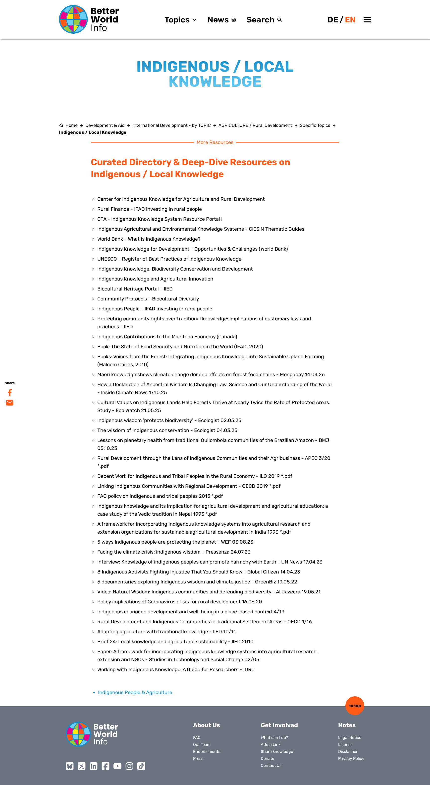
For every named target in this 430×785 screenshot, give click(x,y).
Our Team (202, 744)
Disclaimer (348, 751)
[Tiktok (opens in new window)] (141, 766)
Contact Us (271, 765)
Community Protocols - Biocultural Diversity (148, 299)
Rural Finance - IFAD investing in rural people (149, 209)
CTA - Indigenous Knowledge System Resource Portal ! (159, 219)
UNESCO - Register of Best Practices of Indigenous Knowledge (169, 259)
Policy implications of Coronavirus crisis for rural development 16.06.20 (179, 602)
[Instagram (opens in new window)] (129, 766)
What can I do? (274, 737)
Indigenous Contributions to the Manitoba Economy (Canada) (167, 337)
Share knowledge (277, 751)
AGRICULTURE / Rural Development (255, 125)
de (332, 19)
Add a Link (270, 744)
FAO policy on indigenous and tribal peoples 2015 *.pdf (160, 496)
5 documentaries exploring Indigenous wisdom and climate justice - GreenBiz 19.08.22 (197, 582)
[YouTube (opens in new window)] (117, 766)
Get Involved (279, 725)
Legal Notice (349, 737)
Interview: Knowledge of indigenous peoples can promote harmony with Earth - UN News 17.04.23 (209, 562)
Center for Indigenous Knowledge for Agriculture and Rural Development (181, 199)
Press (198, 758)
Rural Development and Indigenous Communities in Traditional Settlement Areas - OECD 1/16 (204, 622)
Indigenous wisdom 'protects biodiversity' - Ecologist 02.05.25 (169, 420)
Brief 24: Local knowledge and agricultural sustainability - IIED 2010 (175, 641)
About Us (206, 725)
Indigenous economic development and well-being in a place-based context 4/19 (190, 612)
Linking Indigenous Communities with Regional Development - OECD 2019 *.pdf (189, 486)
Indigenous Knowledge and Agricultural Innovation (155, 279)
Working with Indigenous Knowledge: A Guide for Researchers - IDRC (176, 669)
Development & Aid (105, 125)
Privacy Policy (351, 758)
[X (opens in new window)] (82, 766)
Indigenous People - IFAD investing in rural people (154, 309)
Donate (267, 758)
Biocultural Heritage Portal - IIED (135, 289)
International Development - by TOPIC (171, 125)
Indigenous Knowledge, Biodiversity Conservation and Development (175, 269)
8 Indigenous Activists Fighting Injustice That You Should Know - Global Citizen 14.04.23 (198, 572)
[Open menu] (367, 19)
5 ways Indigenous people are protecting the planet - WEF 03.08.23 (175, 542)
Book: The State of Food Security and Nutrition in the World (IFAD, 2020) (180, 347)
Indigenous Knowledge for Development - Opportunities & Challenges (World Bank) (192, 249)
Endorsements (206, 751)
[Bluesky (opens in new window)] (70, 766)
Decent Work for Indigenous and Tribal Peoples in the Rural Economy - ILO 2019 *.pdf (194, 476)
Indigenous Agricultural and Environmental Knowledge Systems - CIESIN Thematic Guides (200, 229)
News (218, 19)
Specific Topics (315, 125)
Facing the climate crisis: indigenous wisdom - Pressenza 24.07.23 (174, 552)
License (345, 744)
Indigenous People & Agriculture (135, 692)
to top (355, 705)
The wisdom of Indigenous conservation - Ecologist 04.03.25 (167, 430)
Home (71, 125)
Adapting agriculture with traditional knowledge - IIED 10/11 (166, 632)
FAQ (197, 737)
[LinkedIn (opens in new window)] (94, 766)
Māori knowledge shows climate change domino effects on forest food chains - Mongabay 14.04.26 (211, 374)
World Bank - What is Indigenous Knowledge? (149, 239)
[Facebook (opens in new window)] (105, 766)
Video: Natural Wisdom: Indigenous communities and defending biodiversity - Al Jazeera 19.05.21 (209, 592)
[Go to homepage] (89, 19)
